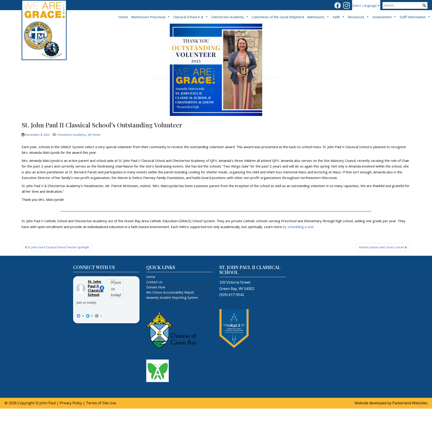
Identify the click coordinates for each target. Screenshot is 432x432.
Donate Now (155, 287)
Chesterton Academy (227, 17)
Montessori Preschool (148, 17)
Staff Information (413, 17)
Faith (336, 17)
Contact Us (154, 282)
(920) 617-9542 (231, 294)
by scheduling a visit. (298, 226)
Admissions (316, 17)
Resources (356, 17)
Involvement (382, 17)
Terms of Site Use (101, 402)
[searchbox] (405, 5)
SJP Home (94, 135)
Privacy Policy (71, 402)
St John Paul (45, 402)
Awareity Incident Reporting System (172, 297)
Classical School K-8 (188, 17)
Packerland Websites (410, 402)
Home (123, 17)
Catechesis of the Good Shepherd (278, 17)
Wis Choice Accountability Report (170, 292)
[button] (424, 5)
